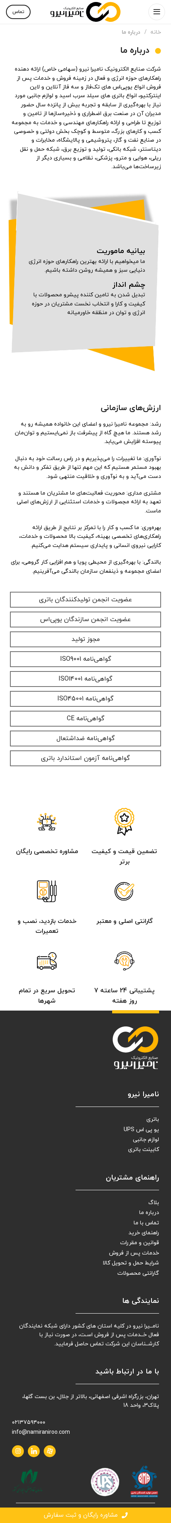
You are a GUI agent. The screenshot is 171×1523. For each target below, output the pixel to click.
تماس (18, 12)
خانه (155, 32)
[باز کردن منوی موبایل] (156, 12)
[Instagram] (18, 1451)
